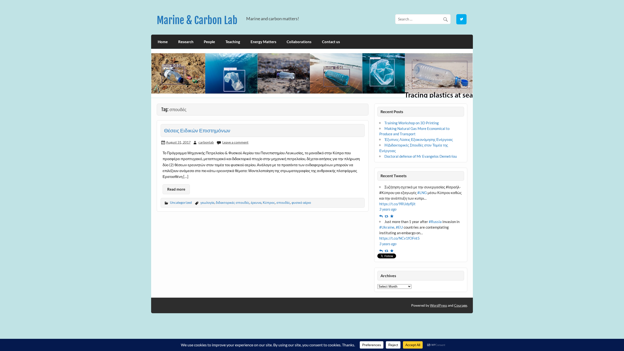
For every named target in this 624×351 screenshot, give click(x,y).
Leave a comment (235, 142)
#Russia (435, 221)
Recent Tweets (393, 175)
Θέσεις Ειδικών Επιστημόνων (197, 130)
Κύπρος (269, 202)
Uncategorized (181, 202)
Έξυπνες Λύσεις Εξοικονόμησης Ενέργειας (418, 139)
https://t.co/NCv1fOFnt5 (399, 238)
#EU (399, 227)
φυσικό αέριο (301, 202)
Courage (460, 305)
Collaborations (299, 41)
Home (163, 41)
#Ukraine (386, 227)
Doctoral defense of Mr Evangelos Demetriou (420, 156)
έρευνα (256, 202)
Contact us (331, 41)
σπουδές (283, 202)
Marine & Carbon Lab (197, 20)
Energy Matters (263, 41)
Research (186, 41)
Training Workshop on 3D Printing (411, 123)
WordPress (438, 305)
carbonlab (206, 142)
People (209, 41)
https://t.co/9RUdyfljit (397, 204)
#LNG (422, 192)
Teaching (232, 41)
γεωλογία (207, 202)
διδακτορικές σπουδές (232, 202)
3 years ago (388, 209)
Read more (176, 189)
